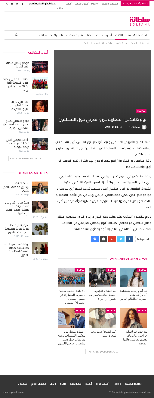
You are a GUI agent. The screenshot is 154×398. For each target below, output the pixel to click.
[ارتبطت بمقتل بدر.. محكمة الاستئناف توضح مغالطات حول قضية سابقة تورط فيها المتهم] (71, 318)
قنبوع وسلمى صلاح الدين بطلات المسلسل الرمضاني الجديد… (16, 124)
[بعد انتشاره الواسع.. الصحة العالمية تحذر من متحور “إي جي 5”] (102, 277)
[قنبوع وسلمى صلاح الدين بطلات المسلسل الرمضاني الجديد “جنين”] (40, 125)
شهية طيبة (76, 35)
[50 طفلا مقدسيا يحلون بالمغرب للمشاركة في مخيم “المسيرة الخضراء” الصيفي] (71, 277)
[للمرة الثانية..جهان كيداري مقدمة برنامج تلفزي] (40, 188)
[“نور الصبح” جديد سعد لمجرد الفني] (102, 318)
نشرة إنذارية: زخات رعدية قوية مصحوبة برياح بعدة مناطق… (17, 228)
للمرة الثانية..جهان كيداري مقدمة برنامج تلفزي (16, 186)
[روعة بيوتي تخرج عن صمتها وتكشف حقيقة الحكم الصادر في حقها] (40, 207)
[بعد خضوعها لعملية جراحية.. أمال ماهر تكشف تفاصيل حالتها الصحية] (133, 318)
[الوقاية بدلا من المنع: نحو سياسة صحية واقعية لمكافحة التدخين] (40, 248)
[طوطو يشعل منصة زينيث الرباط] (40, 67)
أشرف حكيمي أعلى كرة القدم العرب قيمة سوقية (17, 143)
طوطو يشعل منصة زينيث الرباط (17, 64)
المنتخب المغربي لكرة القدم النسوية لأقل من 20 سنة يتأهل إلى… (16, 84)
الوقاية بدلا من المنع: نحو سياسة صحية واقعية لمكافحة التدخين (16, 249)
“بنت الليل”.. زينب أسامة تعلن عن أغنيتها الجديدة (20, 105)
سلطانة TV (21, 383)
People (95, 3)
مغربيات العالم (38, 383)
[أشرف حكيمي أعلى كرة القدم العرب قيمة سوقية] (40, 144)
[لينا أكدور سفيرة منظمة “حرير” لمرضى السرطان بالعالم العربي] (133, 277)
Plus (60, 8)
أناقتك (69, 3)
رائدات (53, 35)
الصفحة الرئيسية (109, 3)
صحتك (63, 35)
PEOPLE (120, 35)
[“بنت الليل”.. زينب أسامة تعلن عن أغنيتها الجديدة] (40, 106)
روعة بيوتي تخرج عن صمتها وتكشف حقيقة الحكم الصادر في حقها (17, 208)
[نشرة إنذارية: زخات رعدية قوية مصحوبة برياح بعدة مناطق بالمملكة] (40, 229)
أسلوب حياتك (81, 3)
